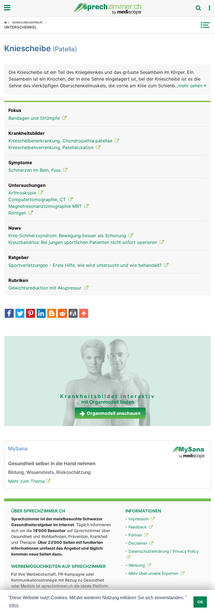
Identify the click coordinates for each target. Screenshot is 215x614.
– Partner (134, 535)
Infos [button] (13, 605)
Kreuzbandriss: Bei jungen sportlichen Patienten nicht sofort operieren (83, 242)
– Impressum (137, 518)
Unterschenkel (20, 27)
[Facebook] (9, 314)
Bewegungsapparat (27, 22)
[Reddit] (62, 314)
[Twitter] (20, 314)
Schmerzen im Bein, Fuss (35, 170)
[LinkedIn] (41, 314)
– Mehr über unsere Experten (152, 573)
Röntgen (17, 213)
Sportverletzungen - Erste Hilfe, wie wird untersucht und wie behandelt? (85, 265)
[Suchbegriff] (198, 7)
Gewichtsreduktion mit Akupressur (45, 288)
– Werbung (135, 565)
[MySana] (188, 452)
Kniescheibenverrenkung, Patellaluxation (51, 147)
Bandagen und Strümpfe (34, 118)
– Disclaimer (136, 543)
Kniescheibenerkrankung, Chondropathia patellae (61, 140)
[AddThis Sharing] (84, 314)
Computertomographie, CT (37, 199)
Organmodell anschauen (114, 413)
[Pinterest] (30, 314)
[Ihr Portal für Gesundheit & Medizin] (107, 9)
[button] (209, 8)
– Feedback (136, 526)
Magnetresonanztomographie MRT (45, 206)
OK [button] (200, 602)
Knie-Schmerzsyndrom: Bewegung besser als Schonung (67, 235)
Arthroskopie (23, 193)
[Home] (7, 22)
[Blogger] (52, 314)
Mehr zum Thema (26, 481)
